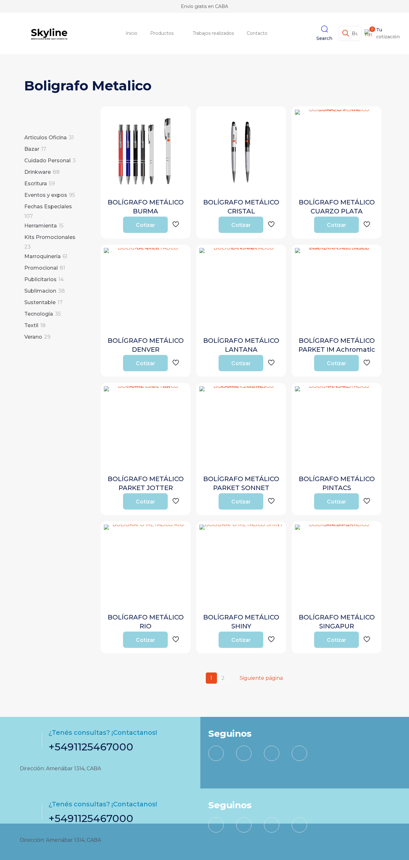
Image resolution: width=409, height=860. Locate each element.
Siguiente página (261, 678)
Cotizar (145, 224)
